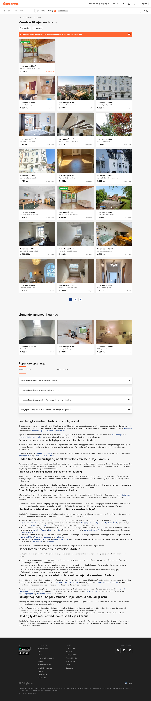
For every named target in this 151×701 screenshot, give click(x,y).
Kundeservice (70, 661)
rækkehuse (60, 431)
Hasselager (47, 537)
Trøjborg (84, 523)
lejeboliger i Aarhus (44, 453)
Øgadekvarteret (111, 523)
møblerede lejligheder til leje (30, 437)
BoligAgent (126, 495)
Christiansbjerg (27, 532)
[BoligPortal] (11, 3)
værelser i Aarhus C (28, 523)
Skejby (58, 530)
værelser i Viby (27, 537)
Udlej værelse (70, 648)
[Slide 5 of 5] (39, 61)
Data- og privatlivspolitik (46, 658)
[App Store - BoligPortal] (24, 653)
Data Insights (42, 678)
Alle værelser (25, 28)
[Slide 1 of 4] (112, 244)
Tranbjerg (38, 537)
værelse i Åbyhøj (40, 539)
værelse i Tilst (37, 542)
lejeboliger (128, 428)
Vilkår (68, 664)
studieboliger (117, 435)
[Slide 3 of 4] (114, 244)
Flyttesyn (69, 651)
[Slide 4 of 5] (38, 61)
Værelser (29, 17)
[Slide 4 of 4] (115, 244)
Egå (49, 530)
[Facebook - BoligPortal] (117, 650)
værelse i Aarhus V (60, 539)
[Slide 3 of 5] (37, 61)
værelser (35, 431)
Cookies (40, 661)
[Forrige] (66, 299)
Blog (39, 651)
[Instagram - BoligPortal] (129, 650)
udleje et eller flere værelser (107, 582)
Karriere (40, 671)
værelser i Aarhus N (91, 530)
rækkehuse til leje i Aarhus (45, 456)
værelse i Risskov (40, 530)
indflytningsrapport (26, 594)
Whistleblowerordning (45, 668)
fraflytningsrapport (44, 594)
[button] (75, 380)
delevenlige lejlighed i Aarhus (67, 582)
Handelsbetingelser (44, 664)
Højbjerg (59, 537)
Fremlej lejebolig (71, 658)
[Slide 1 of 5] (34, 61)
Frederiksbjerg (94, 523)
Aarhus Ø (43, 525)
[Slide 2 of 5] (35, 61)
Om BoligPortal (43, 648)
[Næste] (85, 299)
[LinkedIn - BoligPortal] (123, 650)
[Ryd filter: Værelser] (66, 11)
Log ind (144, 4)
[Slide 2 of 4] (113, 244)
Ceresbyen (31, 525)
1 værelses (38, 28)
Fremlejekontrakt (71, 655)
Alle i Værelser (62, 369)
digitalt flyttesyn (90, 591)
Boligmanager (42, 674)
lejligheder (44, 431)
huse (51, 431)
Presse (40, 655)
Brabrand (50, 542)
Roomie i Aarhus (25, 369)
